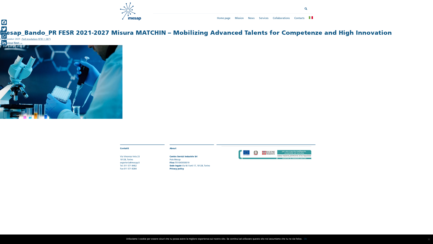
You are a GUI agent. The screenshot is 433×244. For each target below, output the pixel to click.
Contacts (299, 18)
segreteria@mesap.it (130, 163)
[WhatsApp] (4, 36)
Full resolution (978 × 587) (36, 39)
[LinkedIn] (4, 42)
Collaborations (281, 18)
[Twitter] (4, 29)
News (251, 18)
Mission (239, 18)
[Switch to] (311, 17)
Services (263, 18)
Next (18, 43)
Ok (305, 238)
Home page (223, 18)
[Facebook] (4, 22)
